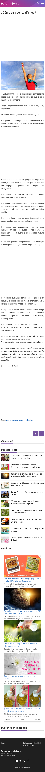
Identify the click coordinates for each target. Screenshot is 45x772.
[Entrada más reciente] (41, 433)
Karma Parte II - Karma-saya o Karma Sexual (27, 493)
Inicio (22, 720)
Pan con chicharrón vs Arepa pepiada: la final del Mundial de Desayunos (22, 579)
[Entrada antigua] (35, 433)
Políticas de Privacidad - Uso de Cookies (32, 744)
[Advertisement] (22, 37)
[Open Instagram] (24, 760)
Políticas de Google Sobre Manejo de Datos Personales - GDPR (11, 753)
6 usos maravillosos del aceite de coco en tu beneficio (27, 484)
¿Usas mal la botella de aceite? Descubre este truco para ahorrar (25, 466)
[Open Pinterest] (28, 760)
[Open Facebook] (16, 760)
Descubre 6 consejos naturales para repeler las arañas (26, 511)
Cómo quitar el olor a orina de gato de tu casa (27, 529)
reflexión (29, 420)
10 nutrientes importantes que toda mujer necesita (26, 520)
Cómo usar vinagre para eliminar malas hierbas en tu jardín (25, 502)
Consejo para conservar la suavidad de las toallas (26, 539)
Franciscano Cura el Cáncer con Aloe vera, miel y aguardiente (26, 456)
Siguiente (37, 720)
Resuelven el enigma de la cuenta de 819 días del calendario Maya (26, 475)
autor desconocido (15, 420)
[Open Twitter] (20, 760)
